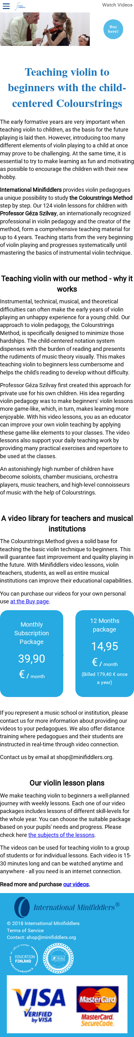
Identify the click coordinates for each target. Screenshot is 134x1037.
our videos (76, 884)
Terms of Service (25, 930)
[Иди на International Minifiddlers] (20, 6)
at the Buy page (29, 601)
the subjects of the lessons (61, 835)
